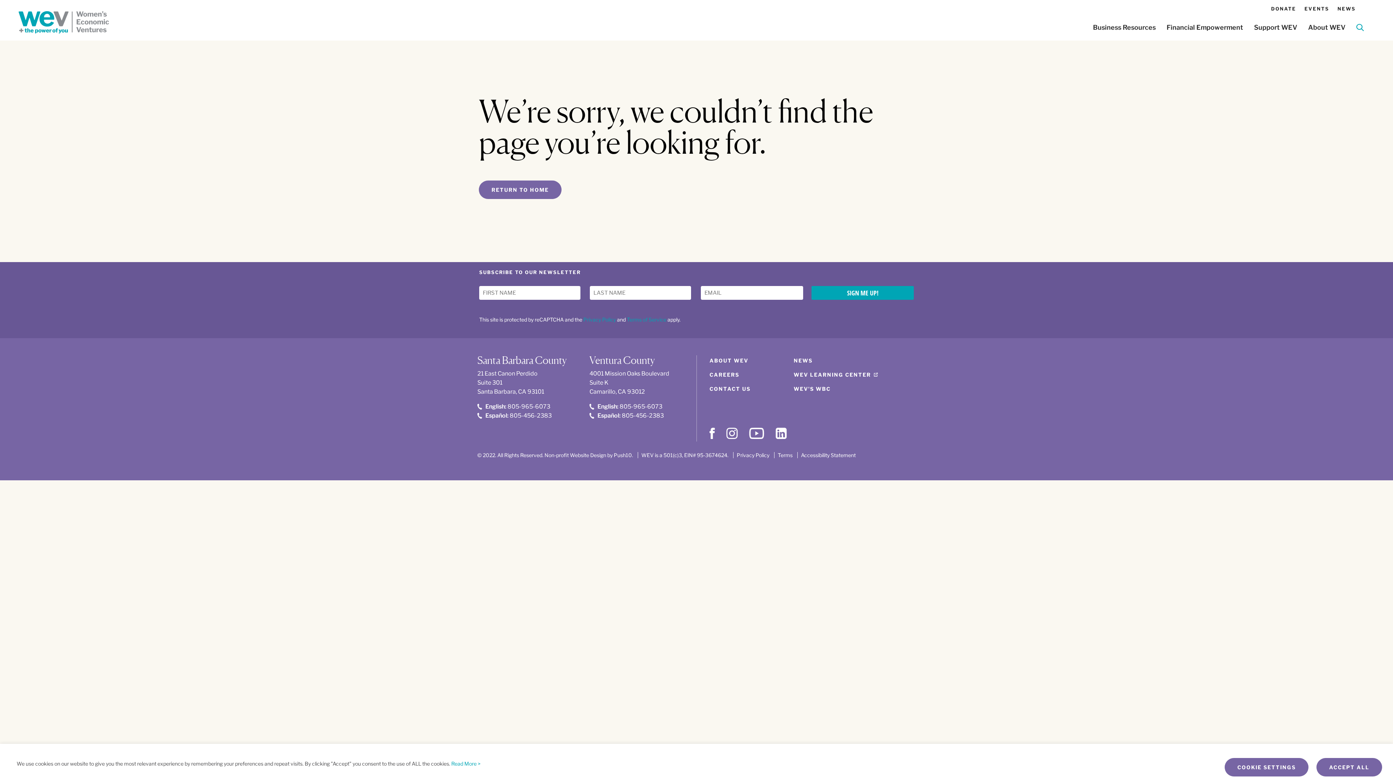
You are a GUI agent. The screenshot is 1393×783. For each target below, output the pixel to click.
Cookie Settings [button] (1266, 767)
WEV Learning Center (832, 375)
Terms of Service (646, 319)
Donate (1283, 9)
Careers (724, 375)
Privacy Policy (599, 319)
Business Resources (1124, 27)
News (1346, 9)
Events (1316, 9)
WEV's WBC (812, 389)
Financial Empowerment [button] (1205, 27)
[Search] (1360, 29)
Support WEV (1275, 27)
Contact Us (730, 389)
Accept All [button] (1349, 767)
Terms (785, 455)
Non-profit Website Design (575, 455)
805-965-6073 (517, 406)
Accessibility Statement (828, 455)
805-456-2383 (518, 415)
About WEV (729, 360)
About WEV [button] (1326, 27)
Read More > (466, 764)
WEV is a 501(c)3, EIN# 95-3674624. (684, 455)
